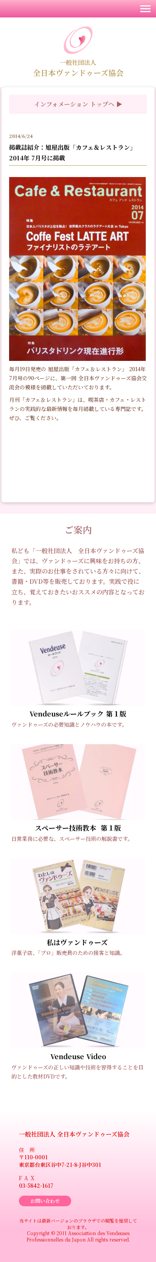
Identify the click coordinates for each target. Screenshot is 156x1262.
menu (145, 8)
